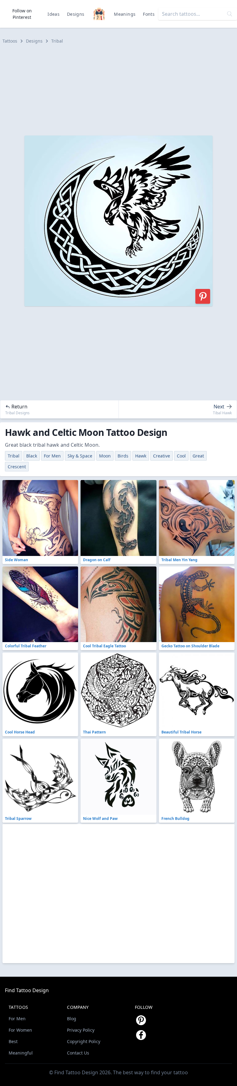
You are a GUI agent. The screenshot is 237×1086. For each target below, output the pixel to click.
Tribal (57, 41)
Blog (71, 1018)
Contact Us (78, 1053)
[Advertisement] (118, 90)
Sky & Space (80, 456)
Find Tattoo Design (27, 990)
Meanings (124, 14)
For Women (20, 1030)
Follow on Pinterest (22, 14)
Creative (161, 456)
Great (198, 456)
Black (31, 456)
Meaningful (21, 1053)
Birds (123, 456)
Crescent (17, 467)
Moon (105, 456)
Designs (75, 14)
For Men (52, 456)
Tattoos (9, 41)
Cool (181, 456)
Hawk (140, 456)
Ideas (54, 14)
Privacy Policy (80, 1030)
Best (13, 1041)
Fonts (149, 14)
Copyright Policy (83, 1041)
